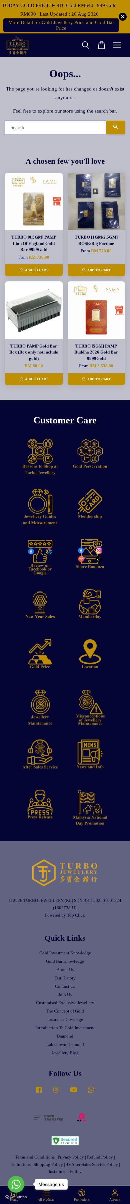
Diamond (65, 1036)
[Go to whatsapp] (16, 1184)
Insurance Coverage (65, 1019)
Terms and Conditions (35, 1157)
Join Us (65, 994)
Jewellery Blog (65, 1053)
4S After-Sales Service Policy (92, 1164)
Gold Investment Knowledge (65, 953)
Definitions (20, 1164)
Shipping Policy (48, 1164)
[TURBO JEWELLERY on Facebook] (39, 1093)
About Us (65, 969)
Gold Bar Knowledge (65, 961)
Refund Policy (100, 1157)
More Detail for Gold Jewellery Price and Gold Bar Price (61, 25)
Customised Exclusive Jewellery (65, 1002)
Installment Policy (65, 1171)
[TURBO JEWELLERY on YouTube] (73, 1093)
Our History (65, 978)
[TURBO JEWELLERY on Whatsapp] (91, 1093)
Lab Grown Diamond (65, 1044)
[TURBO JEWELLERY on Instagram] (56, 1093)
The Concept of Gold (65, 1011)
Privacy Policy (71, 1157)
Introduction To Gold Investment (65, 1028)
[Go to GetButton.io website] (16, 1197)
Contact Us (65, 986)
